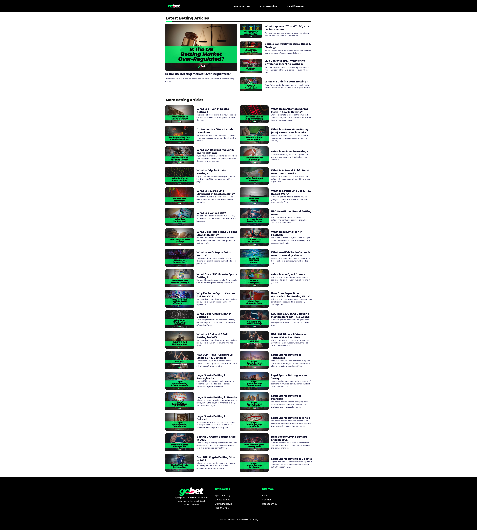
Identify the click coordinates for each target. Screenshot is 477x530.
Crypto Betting (268, 6)
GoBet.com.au (269, 503)
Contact (266, 499)
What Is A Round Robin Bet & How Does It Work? (290, 172)
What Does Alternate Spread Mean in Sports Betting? (289, 110)
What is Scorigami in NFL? (288, 274)
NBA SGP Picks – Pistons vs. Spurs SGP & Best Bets (289, 336)
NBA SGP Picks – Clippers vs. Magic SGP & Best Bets (215, 356)
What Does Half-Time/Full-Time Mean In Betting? (217, 233)
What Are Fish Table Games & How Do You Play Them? (290, 254)
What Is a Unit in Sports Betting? (286, 81)
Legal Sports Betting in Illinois (290, 417)
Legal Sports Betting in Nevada (217, 397)
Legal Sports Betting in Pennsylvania (211, 377)
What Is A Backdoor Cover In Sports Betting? (215, 151)
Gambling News (295, 6)
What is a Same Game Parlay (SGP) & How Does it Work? (289, 131)
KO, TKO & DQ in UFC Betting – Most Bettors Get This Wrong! (291, 315)
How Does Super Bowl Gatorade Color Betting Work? (290, 295)
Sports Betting (241, 6)
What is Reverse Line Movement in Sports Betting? (216, 192)
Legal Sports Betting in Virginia (291, 458)
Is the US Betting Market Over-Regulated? (198, 74)
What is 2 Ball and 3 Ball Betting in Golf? (212, 336)
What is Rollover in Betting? (289, 151)
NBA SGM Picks (222, 508)
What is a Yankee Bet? (211, 212)
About (265, 495)
